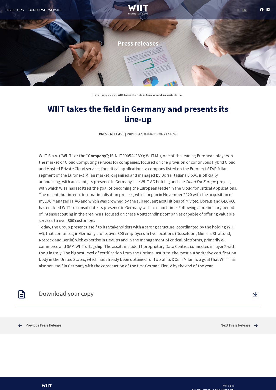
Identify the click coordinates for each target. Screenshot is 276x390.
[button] (255, 294)
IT (238, 10)
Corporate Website (45, 10)
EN (244, 10)
